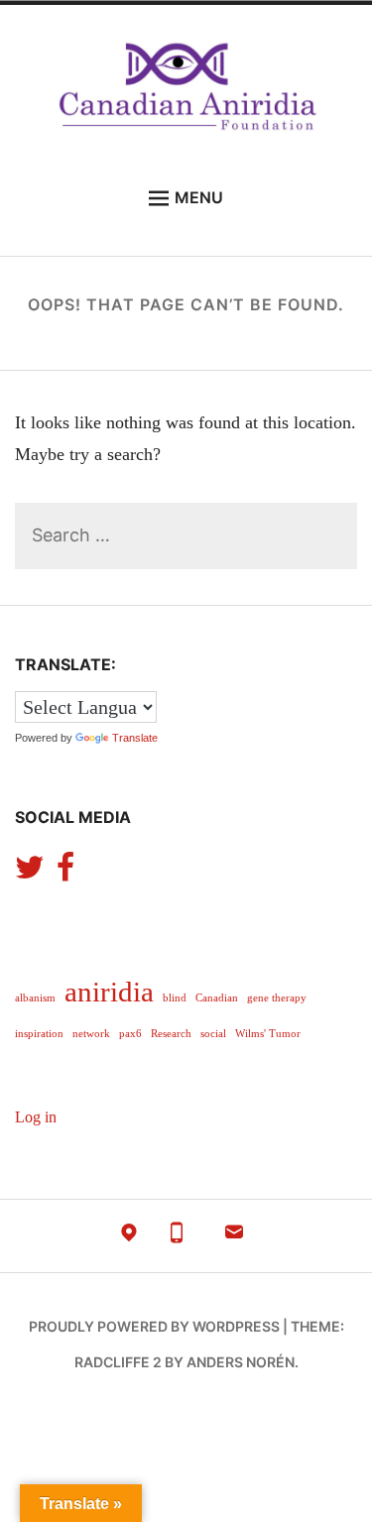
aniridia (109, 991)
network (91, 1033)
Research (171, 1033)
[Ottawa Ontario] (129, 1236)
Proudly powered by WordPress (154, 1326)
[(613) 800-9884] (176, 1236)
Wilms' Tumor (268, 1033)
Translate (135, 738)
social (213, 1033)
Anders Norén (240, 1361)
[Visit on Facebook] (65, 873)
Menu (199, 197)
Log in (36, 1117)
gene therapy (277, 998)
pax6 (130, 1033)
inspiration (39, 1033)
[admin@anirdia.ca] (234, 1236)
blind (174, 998)
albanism (35, 998)
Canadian (216, 998)
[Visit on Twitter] (30, 873)
